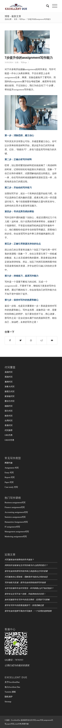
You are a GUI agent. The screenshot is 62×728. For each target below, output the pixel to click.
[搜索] (46, 6)
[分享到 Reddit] (41, 340)
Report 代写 (10, 477)
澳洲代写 (8, 382)
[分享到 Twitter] (20, 340)
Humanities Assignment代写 (16, 522)
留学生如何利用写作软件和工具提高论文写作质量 (26, 571)
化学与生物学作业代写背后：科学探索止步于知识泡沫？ (29, 588)
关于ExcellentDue (12, 682)
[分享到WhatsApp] (31, 340)
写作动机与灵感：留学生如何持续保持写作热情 (25, 582)
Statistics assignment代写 (15, 517)
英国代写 (8, 377)
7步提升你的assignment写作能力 (29, 57)
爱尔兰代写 (9, 401)
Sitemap (8, 701)
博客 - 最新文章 (13, 16)
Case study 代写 (11, 487)
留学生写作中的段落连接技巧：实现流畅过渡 (24, 605)
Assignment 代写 (12, 468)
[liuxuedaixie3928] (27, 42)
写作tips (24, 62)
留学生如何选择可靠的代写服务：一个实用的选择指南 (28, 611)
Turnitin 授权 (10, 692)
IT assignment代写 (12, 527)
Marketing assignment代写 (16, 536)
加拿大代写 (9, 386)
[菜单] (53, 6)
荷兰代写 (8, 411)
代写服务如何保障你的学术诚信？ (19, 559)
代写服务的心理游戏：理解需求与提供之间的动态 (26, 576)
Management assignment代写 (17, 531)
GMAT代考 (9, 440)
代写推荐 (8, 430)
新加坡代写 (9, 396)
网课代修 (8, 463)
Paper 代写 (9, 482)
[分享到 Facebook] (10, 340)
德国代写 (8, 406)
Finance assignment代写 (15, 507)
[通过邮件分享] (52, 340)
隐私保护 (8, 696)
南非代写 (8, 416)
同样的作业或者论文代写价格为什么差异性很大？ (26, 565)
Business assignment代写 (15, 502)
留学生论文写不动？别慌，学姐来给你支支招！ (25, 593)
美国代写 (8, 372)
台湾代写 (8, 420)
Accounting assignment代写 (16, 512)
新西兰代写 (9, 391)
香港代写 (8, 425)
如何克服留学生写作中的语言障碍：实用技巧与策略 (27, 599)
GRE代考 (8, 435)
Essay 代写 (9, 472)
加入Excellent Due (12, 687)
